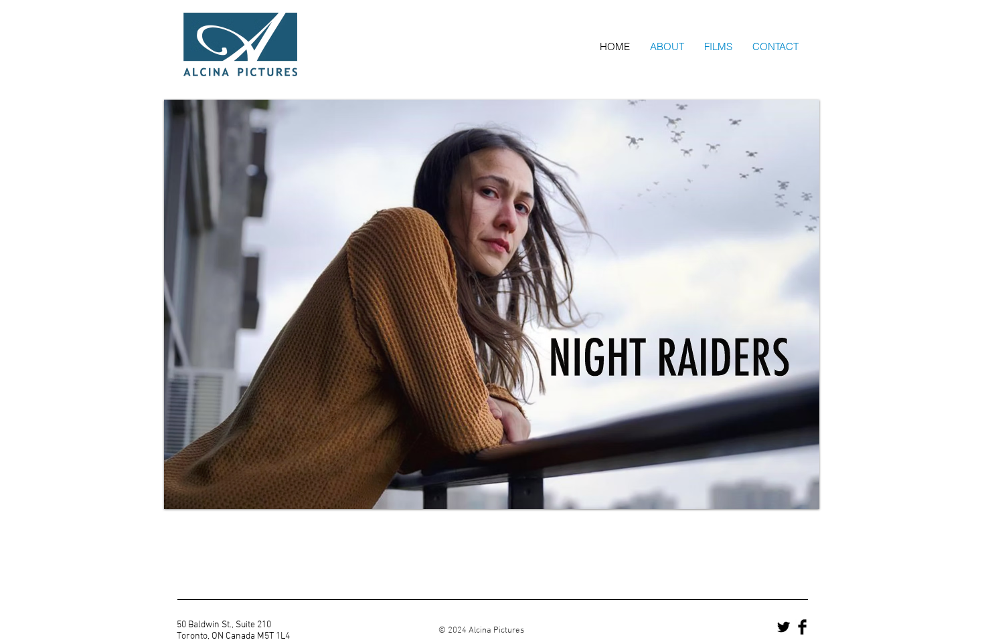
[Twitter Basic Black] (783, 627)
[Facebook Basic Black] (802, 627)
